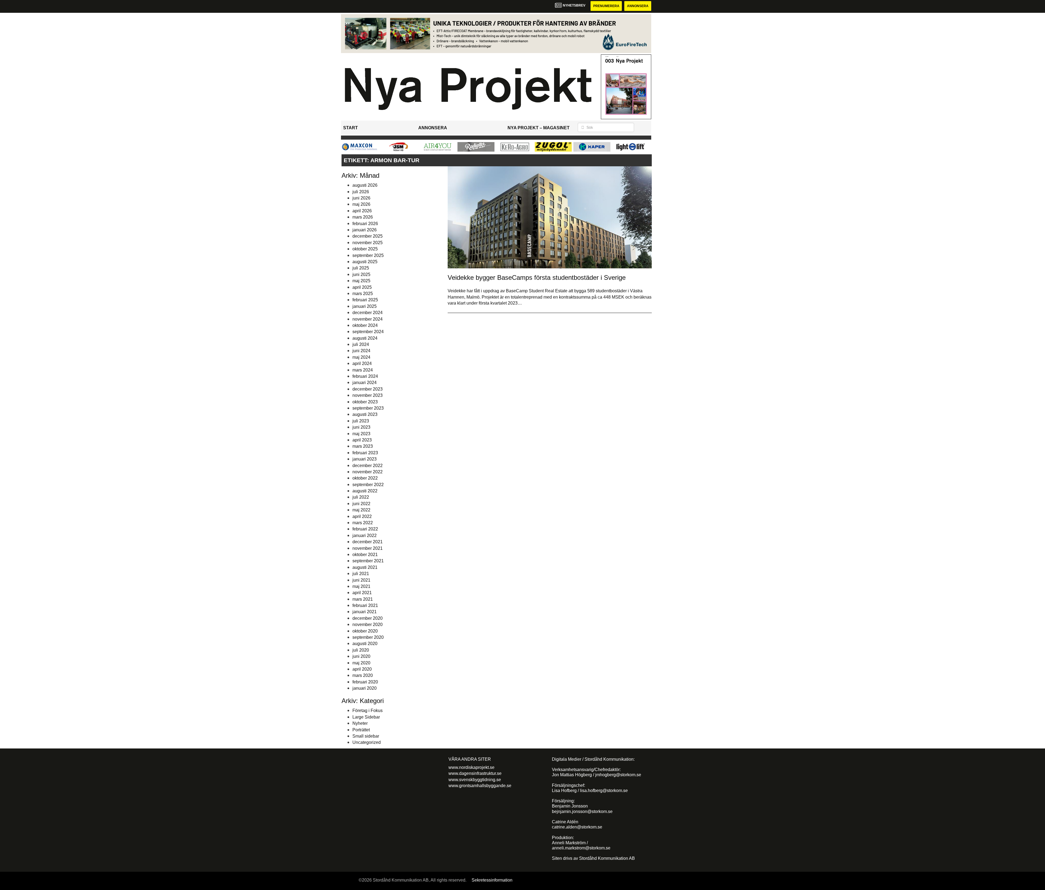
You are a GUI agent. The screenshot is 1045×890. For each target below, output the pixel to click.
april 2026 (362, 210)
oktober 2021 (365, 554)
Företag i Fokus (367, 710)
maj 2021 (361, 586)
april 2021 (362, 592)
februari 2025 (365, 299)
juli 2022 (360, 497)
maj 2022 (361, 510)
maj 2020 (361, 663)
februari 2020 (365, 682)
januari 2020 (364, 688)
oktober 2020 (365, 631)
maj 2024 (361, 357)
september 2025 (368, 255)
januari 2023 (364, 459)
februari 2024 (365, 376)
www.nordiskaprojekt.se (471, 767)
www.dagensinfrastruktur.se (475, 773)
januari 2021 (364, 611)
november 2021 (367, 548)
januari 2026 (364, 230)
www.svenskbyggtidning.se (474, 779)
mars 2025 (362, 293)
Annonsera (637, 6)
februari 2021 (365, 605)
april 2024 (362, 363)
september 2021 (368, 560)
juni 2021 (361, 580)
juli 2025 (360, 268)
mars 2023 (362, 446)
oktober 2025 (365, 249)
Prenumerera (606, 6)
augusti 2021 (364, 567)
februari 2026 (365, 223)
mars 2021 (362, 599)
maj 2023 (361, 433)
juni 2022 (361, 503)
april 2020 (362, 669)
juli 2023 (360, 421)
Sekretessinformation (492, 880)
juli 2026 (360, 191)
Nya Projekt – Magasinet (539, 127)
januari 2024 (364, 382)
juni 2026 (361, 198)
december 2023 (367, 389)
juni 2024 (361, 350)
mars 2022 (362, 522)
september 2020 (368, 637)
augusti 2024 (364, 338)
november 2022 (367, 471)
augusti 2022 (364, 491)
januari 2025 (364, 306)
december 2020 (367, 618)
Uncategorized (366, 742)
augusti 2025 (364, 261)
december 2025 (367, 236)
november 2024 (367, 319)
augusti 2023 (364, 414)
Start (350, 127)
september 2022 (368, 484)
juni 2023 (361, 427)
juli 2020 (360, 650)
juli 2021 (360, 573)
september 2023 (368, 408)
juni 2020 (361, 656)
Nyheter (360, 723)
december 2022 (367, 465)
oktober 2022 (365, 478)
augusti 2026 (364, 185)
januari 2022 (364, 535)
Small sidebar (365, 736)
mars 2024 (362, 370)
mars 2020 (362, 675)
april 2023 (362, 440)
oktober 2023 (365, 402)
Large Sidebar (366, 717)
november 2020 (367, 624)
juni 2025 (361, 274)
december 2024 (367, 312)
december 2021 (367, 541)
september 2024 (368, 331)
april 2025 (362, 287)
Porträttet (361, 730)
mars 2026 (362, 217)
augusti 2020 (364, 643)
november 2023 (367, 395)
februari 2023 (365, 452)
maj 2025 (361, 280)
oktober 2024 (365, 325)
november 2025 (367, 242)
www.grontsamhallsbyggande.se (479, 785)
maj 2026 (361, 204)
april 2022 (362, 516)
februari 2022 (365, 529)
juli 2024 (360, 344)
